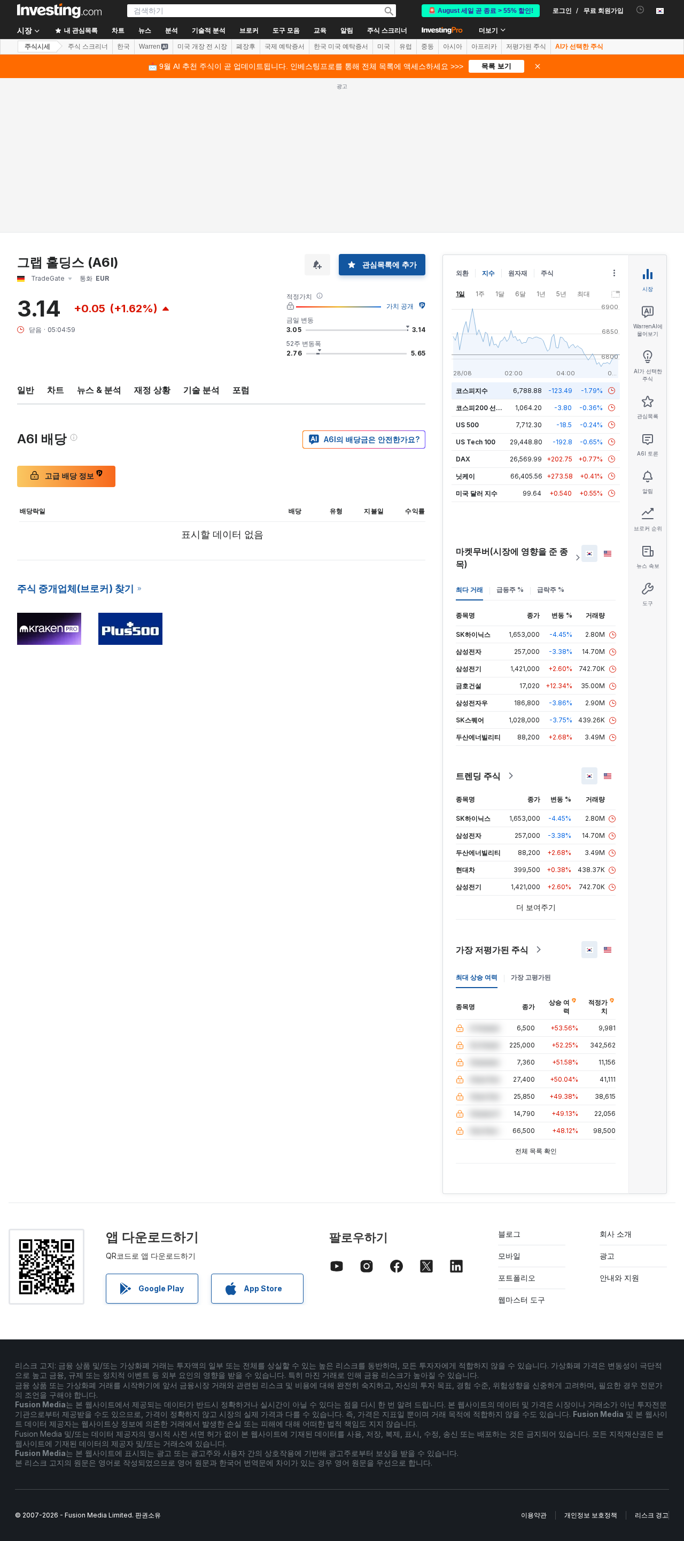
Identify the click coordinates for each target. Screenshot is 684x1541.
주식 (547, 273)
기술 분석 (201, 389)
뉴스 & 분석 (99, 389)
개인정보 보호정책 (590, 1515)
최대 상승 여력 (477, 977)
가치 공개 (400, 306)
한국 (123, 46)
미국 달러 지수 (477, 493)
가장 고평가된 (531, 977)
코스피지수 (472, 391)
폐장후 (245, 46)
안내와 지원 (619, 1277)
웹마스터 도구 (521, 1299)
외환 (462, 273)
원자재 (517, 273)
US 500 (467, 425)
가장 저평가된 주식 (492, 949)
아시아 (452, 46)
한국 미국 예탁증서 (341, 46)
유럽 (405, 46)
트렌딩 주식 (478, 775)
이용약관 (534, 1515)
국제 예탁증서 (285, 46)
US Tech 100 (475, 442)
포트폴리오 (516, 1277)
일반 (25, 389)
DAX (463, 459)
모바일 (509, 1255)
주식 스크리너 (387, 30)
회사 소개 (616, 1233)
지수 (488, 273)
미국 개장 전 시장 (202, 46)
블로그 (509, 1233)
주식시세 (37, 46)
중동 (427, 46)
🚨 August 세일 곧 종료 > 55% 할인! (480, 10)
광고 (607, 1255)
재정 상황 (152, 389)
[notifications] (640, 10)
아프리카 (484, 46)
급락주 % (550, 589)
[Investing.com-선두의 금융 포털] (59, 10)
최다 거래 (469, 589)
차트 (55, 389)
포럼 (241, 389)
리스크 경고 (652, 1515)
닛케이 (465, 476)
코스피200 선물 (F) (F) (489, 408)
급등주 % (510, 589)
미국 (383, 46)
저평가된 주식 (526, 46)
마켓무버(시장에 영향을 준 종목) (512, 557)
